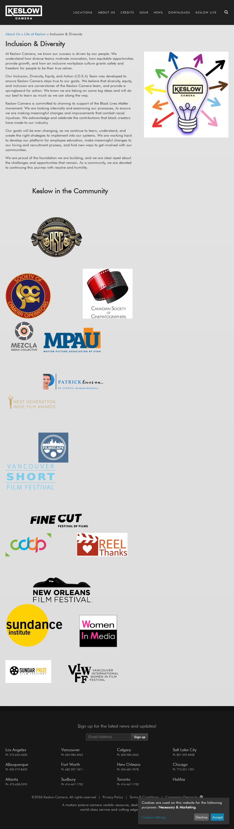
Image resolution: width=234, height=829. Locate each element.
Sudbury (68, 779)
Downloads (179, 12)
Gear (144, 12)
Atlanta (11, 779)
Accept (217, 817)
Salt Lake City (185, 749)
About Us (106, 12)
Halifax (179, 779)
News (158, 12)
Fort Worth (70, 764)
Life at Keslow (35, 34)
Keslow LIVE (206, 12)
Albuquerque (16, 764)
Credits (127, 12)
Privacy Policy (113, 797)
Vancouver (70, 749)
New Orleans (128, 764)
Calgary (124, 749)
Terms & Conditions (144, 797)
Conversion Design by (182, 797)
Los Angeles (15, 749)
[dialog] (183, 811)
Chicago (180, 764)
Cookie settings (154, 817)
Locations (83, 12)
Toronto (123, 779)
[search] (226, 12)
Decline (201, 817)
